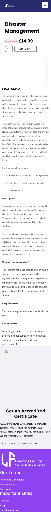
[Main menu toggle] (45, 5)
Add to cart (26, 49)
